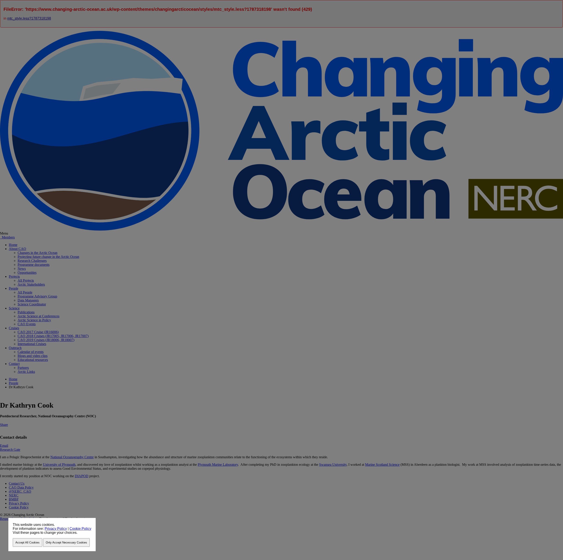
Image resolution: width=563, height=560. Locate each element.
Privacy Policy (56, 528)
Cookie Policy (80, 528)
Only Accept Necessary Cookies (66, 542)
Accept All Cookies (27, 542)
